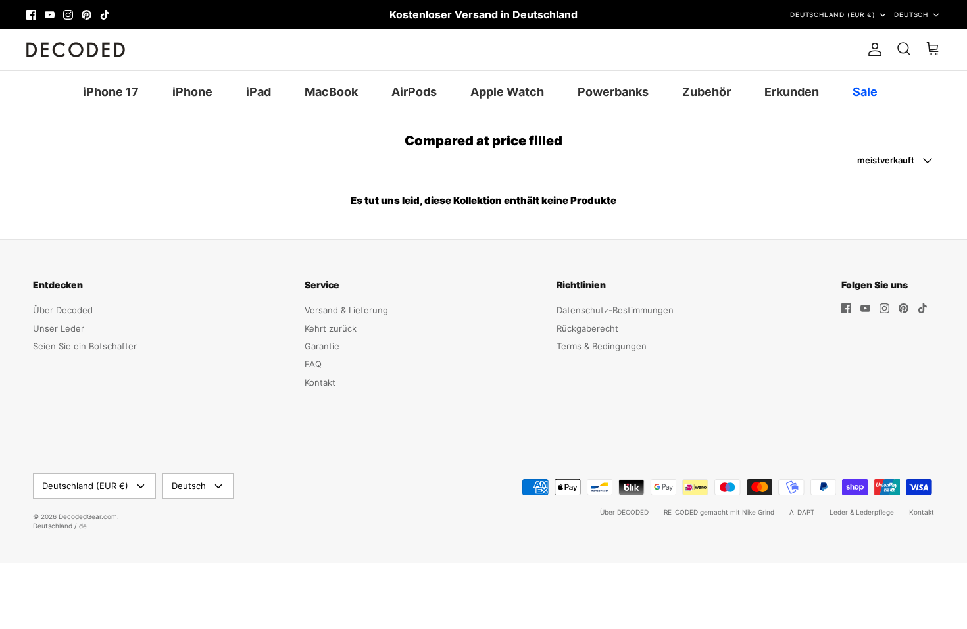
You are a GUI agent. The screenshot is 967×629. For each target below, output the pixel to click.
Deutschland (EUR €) (832, 14)
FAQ (313, 364)
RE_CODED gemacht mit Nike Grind (719, 512)
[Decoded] (75, 49)
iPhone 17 (111, 92)
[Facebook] (31, 15)
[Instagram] (68, 15)
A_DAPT (801, 512)
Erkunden (791, 92)
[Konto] (872, 49)
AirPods (414, 92)
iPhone (192, 92)
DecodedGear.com (88, 516)
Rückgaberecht (587, 328)
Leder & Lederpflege (862, 512)
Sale (865, 92)
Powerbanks (613, 92)
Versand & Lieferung (346, 310)
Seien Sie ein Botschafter (85, 346)
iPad (258, 92)
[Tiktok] (105, 15)
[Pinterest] (86, 15)
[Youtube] (50, 15)
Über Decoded (63, 310)
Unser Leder (58, 328)
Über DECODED (624, 512)
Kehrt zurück (331, 328)
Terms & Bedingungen (602, 346)
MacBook (331, 92)
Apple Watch (507, 92)
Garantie (322, 346)
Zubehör (706, 92)
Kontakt (320, 382)
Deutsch (911, 14)
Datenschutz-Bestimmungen (615, 310)
